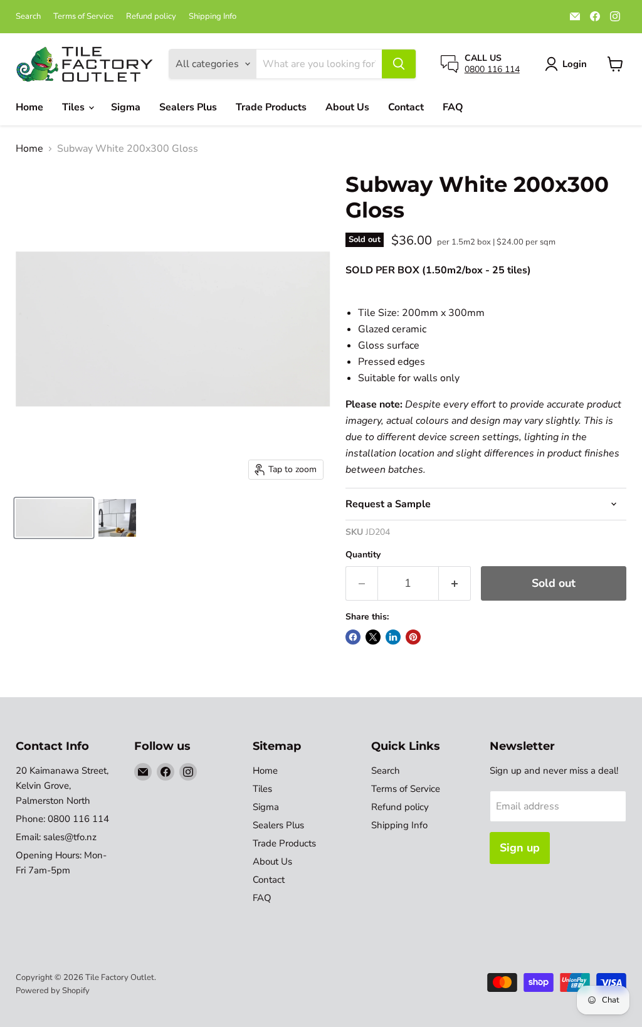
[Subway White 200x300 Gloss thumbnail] (53, 518)
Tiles (74, 107)
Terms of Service (83, 16)
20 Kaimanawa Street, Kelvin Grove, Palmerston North (62, 785)
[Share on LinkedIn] (393, 637)
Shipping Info (212, 16)
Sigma (125, 107)
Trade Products (271, 107)
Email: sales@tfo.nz (56, 837)
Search (28, 16)
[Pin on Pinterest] (413, 637)
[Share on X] (373, 637)
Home (29, 107)
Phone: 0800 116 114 (62, 819)
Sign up (520, 847)
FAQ (453, 107)
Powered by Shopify (53, 990)
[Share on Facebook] (352, 637)
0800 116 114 (492, 69)
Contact (406, 107)
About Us (347, 107)
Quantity (363, 555)
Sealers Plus (188, 107)
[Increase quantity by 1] (455, 583)
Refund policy (151, 16)
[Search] (399, 64)
